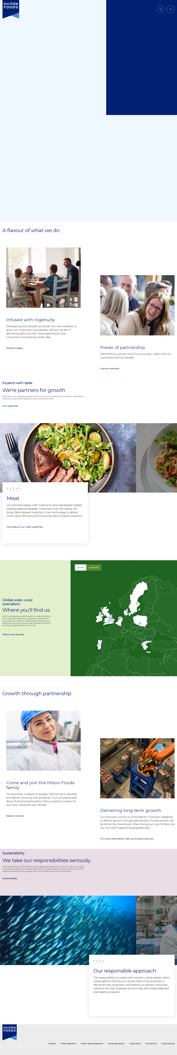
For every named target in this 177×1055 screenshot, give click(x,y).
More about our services (20, 530)
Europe (81, 567)
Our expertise (10, 406)
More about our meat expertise (25, 527)
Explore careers (15, 816)
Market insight (14, 348)
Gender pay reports (116, 1043)
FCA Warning (151, 1043)
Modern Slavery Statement (92, 1043)
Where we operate (13, 634)
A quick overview (109, 368)
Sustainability (9, 878)
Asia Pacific (94, 567)
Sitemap (52, 1043)
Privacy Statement (68, 1043)
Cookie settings (168, 1043)
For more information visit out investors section (127, 838)
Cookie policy (135, 1043)
